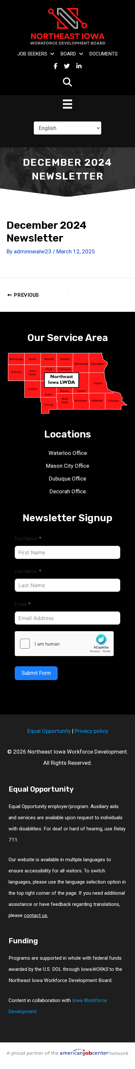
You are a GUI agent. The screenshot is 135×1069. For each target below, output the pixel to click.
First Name (26, 538)
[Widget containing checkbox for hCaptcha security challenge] (64, 643)
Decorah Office (67, 491)
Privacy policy (91, 731)
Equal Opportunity (49, 731)
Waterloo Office (67, 453)
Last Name (26, 571)
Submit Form (36, 673)
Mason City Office (67, 465)
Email (20, 604)
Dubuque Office (67, 478)
